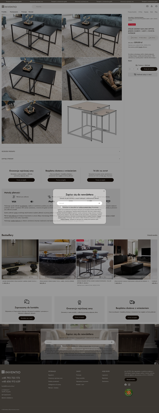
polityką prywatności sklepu (85, 207)
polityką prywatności (65, 219)
